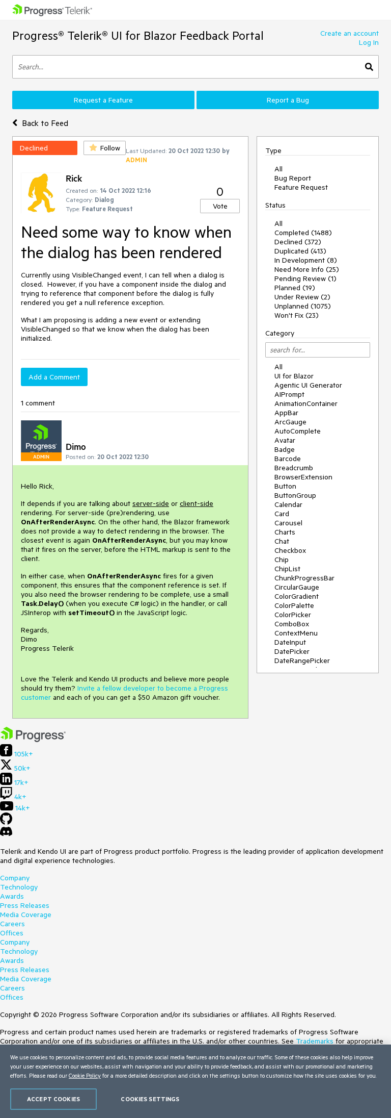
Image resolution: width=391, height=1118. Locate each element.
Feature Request (301, 187)
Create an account (349, 33)
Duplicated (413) (300, 251)
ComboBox (291, 623)
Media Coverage (25, 914)
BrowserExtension (303, 476)
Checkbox (290, 550)
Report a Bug (288, 100)
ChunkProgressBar (304, 577)
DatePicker (292, 651)
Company (15, 877)
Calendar (288, 504)
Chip (281, 559)
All (278, 168)
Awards (12, 896)
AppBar (286, 412)
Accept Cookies (53, 1099)
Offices (11, 932)
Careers (12, 923)
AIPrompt (289, 394)
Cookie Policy (85, 1075)
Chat (281, 541)
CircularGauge (296, 587)
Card (281, 513)
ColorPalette (294, 605)
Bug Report (292, 178)
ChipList (287, 568)
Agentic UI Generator (308, 385)
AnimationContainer (306, 403)
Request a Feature (103, 100)
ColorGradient (296, 596)
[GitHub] (6, 822)
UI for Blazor (294, 375)
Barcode (287, 458)
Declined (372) (297, 241)
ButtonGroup (295, 495)
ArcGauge (290, 421)
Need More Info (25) (306, 269)
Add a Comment (54, 377)
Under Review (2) (302, 296)
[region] (195, 1081)
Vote (220, 206)
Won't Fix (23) (296, 315)
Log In (369, 42)
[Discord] (6, 833)
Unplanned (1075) (302, 306)
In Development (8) (305, 260)
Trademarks (314, 1041)
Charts (284, 532)
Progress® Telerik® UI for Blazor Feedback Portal (138, 35)
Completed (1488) (303, 232)
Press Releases (24, 905)
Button (285, 486)
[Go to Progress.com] (33, 739)
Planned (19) (294, 287)
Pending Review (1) (305, 278)
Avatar (284, 440)
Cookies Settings (150, 1099)
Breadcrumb (293, 467)
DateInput (290, 642)
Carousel (288, 522)
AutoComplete (297, 431)
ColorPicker (292, 614)
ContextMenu (296, 633)
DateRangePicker (302, 660)
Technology (19, 887)
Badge (284, 449)
